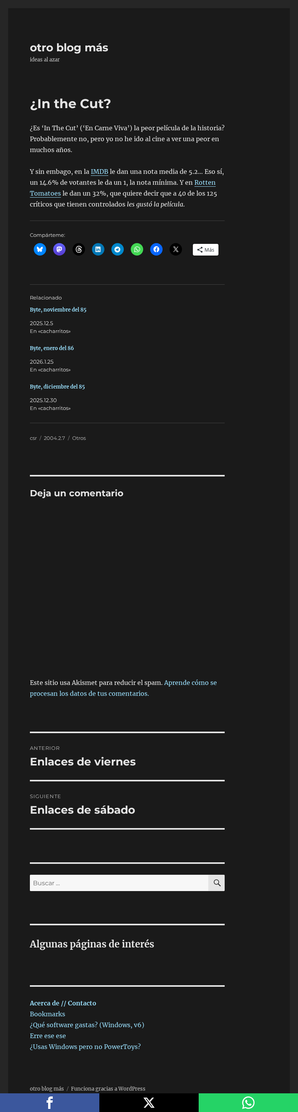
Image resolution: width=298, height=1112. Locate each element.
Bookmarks (47, 1014)
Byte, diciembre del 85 (57, 387)
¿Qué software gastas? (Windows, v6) (87, 1025)
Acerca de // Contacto (63, 1003)
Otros (79, 438)
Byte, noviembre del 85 (58, 309)
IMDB (99, 171)
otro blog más (69, 47)
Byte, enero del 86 (52, 348)
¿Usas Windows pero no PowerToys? (85, 1047)
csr (33, 438)
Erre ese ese (48, 1036)
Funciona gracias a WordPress (108, 1089)
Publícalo (149, 1102)
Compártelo (49, 1102)
